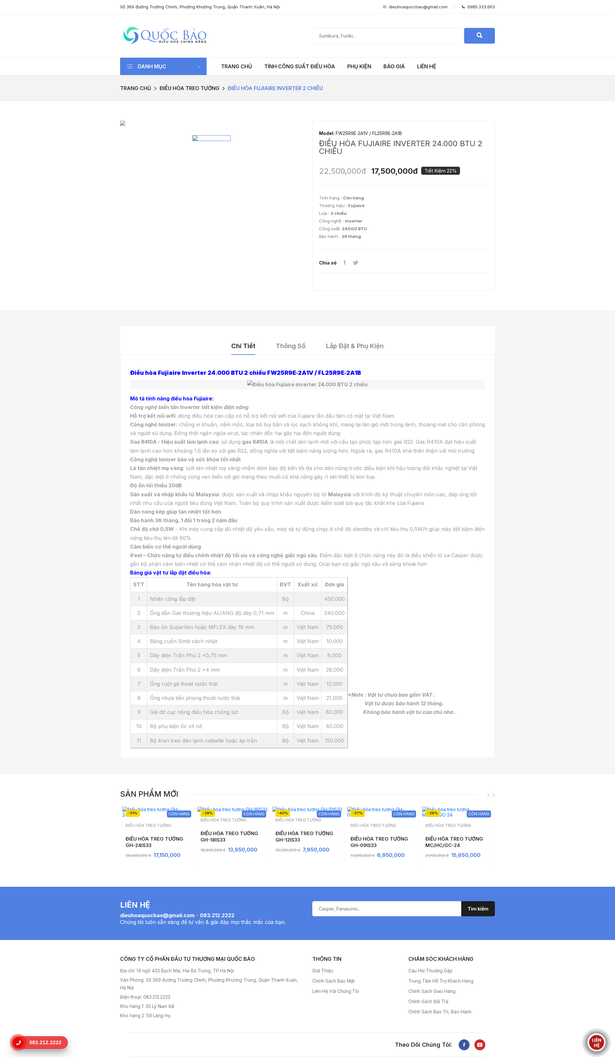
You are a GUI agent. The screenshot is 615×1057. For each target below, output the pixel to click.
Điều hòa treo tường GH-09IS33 (379, 842)
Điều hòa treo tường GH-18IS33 (229, 836)
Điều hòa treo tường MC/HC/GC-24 (454, 842)
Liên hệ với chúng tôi (335, 991)
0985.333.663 (480, 6)
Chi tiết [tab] (243, 346)
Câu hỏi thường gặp (430, 970)
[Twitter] (355, 263)
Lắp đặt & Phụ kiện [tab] (355, 346)
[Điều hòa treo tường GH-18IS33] (232, 809)
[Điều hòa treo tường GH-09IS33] (382, 812)
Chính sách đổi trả (428, 1001)
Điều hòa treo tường (189, 88)
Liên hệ (426, 66)
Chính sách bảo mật (333, 981)
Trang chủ (236, 66)
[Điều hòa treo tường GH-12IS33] (307, 809)
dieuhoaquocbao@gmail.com (418, 6)
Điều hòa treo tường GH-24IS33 (154, 842)
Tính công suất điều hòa (299, 66)
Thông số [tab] (291, 346)
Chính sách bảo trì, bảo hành (440, 1011)
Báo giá (394, 66)
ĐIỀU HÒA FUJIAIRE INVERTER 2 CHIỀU (275, 88)
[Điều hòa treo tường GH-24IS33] (157, 812)
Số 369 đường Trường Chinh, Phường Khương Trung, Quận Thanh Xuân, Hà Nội (200, 6)
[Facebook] (344, 263)
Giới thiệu (322, 970)
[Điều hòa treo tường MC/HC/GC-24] (457, 812)
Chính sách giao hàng (431, 991)
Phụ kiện (359, 66)
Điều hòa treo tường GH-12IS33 (304, 836)
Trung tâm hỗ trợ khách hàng (440, 981)
